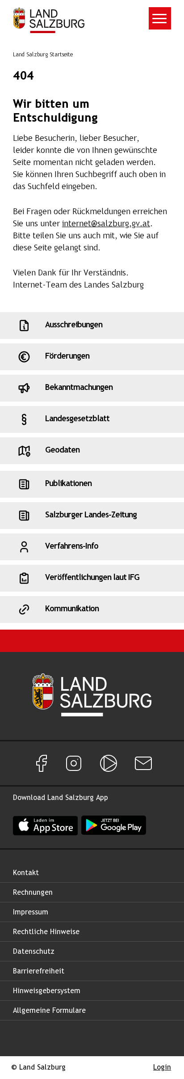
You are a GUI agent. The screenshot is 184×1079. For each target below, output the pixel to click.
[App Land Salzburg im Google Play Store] (113, 825)
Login (162, 1067)
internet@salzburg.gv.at (106, 224)
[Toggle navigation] (160, 18)
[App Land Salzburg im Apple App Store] (45, 825)
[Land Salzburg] (48, 20)
